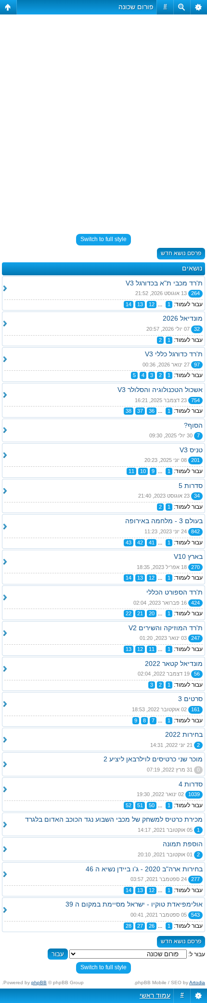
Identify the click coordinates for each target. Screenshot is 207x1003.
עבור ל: (196, 954)
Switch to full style (103, 239)
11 (131, 471)
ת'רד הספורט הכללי (174, 592)
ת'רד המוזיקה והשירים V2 (166, 628)
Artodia (197, 982)
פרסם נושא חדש (181, 253)
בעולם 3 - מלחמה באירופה (164, 521)
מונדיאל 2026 (183, 318)
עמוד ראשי (155, 995)
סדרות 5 (191, 485)
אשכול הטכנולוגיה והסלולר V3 (160, 389)
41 (152, 542)
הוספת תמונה (183, 844)
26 (152, 926)
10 (143, 471)
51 (140, 805)
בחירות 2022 (184, 734)
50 (152, 805)
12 (152, 304)
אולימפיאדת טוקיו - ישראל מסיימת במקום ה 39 (134, 904)
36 (152, 411)
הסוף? (193, 425)
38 (128, 411)
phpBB (39, 982)
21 (140, 613)
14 (128, 304)
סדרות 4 (191, 784)
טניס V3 (191, 450)
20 (152, 613)
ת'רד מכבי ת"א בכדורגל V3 (164, 283)
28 (128, 926)
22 (128, 613)
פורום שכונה (136, 7)
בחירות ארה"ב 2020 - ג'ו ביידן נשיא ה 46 (144, 869)
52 (128, 805)
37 (140, 411)
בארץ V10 (188, 556)
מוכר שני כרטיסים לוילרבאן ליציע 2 (153, 759)
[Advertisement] (103, 120)
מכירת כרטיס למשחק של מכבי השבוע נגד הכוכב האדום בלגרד (114, 819)
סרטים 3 (190, 699)
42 (140, 542)
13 (140, 304)
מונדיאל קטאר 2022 (174, 663)
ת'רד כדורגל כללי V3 (174, 354)
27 (140, 926)
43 (128, 542)
